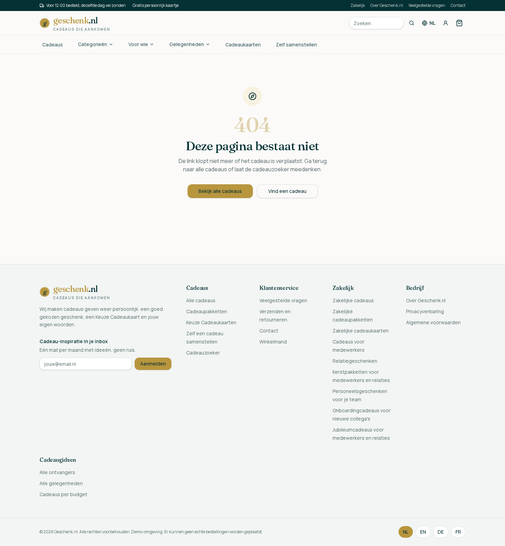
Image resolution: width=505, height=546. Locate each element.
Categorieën (92, 44)
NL (405, 531)
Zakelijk (357, 5)
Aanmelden (153, 363)
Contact (458, 5)
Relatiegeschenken (355, 361)
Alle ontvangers (57, 472)
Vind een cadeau (287, 191)
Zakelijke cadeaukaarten (361, 330)
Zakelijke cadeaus (353, 300)
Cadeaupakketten (206, 311)
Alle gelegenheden (61, 483)
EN (423, 531)
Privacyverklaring (425, 311)
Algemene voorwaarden (433, 322)
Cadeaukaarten (243, 44)
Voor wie (138, 44)
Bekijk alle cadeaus (220, 191)
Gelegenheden (186, 44)
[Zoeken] (411, 23)
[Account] (445, 23)
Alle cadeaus (200, 300)
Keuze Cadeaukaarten (211, 322)
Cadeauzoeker (203, 352)
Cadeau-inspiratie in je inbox (74, 341)
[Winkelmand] (459, 23)
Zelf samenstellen (296, 44)
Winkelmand (273, 341)
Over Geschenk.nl (386, 5)
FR (458, 531)
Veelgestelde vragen (426, 5)
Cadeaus (52, 44)
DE (441, 531)
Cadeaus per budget (63, 494)
